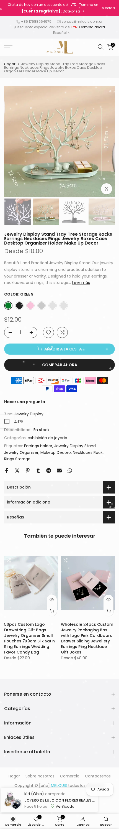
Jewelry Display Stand (75, 446)
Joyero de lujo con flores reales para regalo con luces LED (59, 800)
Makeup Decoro (55, 452)
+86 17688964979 (36, 21)
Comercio (69, 776)
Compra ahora (92, 27)
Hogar (9, 64)
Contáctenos (98, 776)
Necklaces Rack (88, 452)
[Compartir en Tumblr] (38, 470)
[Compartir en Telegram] (48, 470)
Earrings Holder (38, 446)
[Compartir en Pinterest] (27, 470)
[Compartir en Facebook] (6, 470)
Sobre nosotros (40, 776)
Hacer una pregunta (24, 402)
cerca (109, 8)
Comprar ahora (59, 365)
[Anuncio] (53, 8)
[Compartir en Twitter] (17, 470)
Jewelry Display (28, 414)
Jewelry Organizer (21, 452)
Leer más (81, 282)
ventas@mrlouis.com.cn (83, 21)
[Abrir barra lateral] (7, 421)
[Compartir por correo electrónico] (59, 470)
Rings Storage (17, 459)
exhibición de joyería (47, 438)
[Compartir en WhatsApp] (69, 470)
